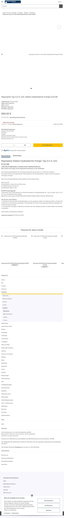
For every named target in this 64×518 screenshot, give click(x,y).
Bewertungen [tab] (18, 158)
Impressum (7, 513)
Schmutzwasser (5, 390)
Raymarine (11, 109)
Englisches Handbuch (7, 217)
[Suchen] (61, 6)
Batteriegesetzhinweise (9, 486)
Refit (2, 426)
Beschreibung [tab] (6, 158)
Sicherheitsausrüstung (7, 402)
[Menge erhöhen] (29, 147)
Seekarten (4, 393)
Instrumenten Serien (7, 329)
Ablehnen (48, 510)
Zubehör (5, 310)
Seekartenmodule (6, 396)
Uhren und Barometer (7, 405)
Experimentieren (6, 418)
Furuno (5, 307)
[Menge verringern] (3, 147)
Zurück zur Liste (6, 12)
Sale (2, 384)
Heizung (3, 353)
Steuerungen (5, 399)
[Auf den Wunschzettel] (59, 27)
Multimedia (4, 365)
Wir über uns (5, 457)
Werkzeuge (4, 408)
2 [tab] (32, 88)
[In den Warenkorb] (2, 23)
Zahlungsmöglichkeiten (7, 460)
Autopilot (4, 294)
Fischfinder (4, 338)
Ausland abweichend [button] (18, 127)
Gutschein (4, 415)
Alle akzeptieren (48, 500)
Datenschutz (15, 513)
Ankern (3, 282)
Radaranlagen (5, 378)
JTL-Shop (55, 516)
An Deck (3, 288)
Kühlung (3, 359)
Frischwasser (5, 341)
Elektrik (3, 332)
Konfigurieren (49, 505)
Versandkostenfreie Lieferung (18, 120)
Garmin (5, 304)
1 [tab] (31, 88)
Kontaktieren (19, 449)
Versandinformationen (7, 463)
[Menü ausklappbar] (2, 1)
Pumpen (3, 375)
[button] (48, 1)
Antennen (4, 291)
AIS (2, 285)
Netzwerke (4, 369)
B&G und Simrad (7, 301)
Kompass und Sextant (7, 356)
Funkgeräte (4, 344)
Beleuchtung (4, 326)
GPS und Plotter (5, 347)
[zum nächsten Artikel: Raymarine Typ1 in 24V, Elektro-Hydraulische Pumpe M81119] (61, 17)
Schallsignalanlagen (6, 387)
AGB (4, 483)
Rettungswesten (5, 381)
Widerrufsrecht (7, 495)
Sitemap (5, 492)
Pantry (3, 372)
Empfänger (4, 335)
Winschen (4, 412)
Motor (3, 362)
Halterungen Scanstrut (7, 350)
